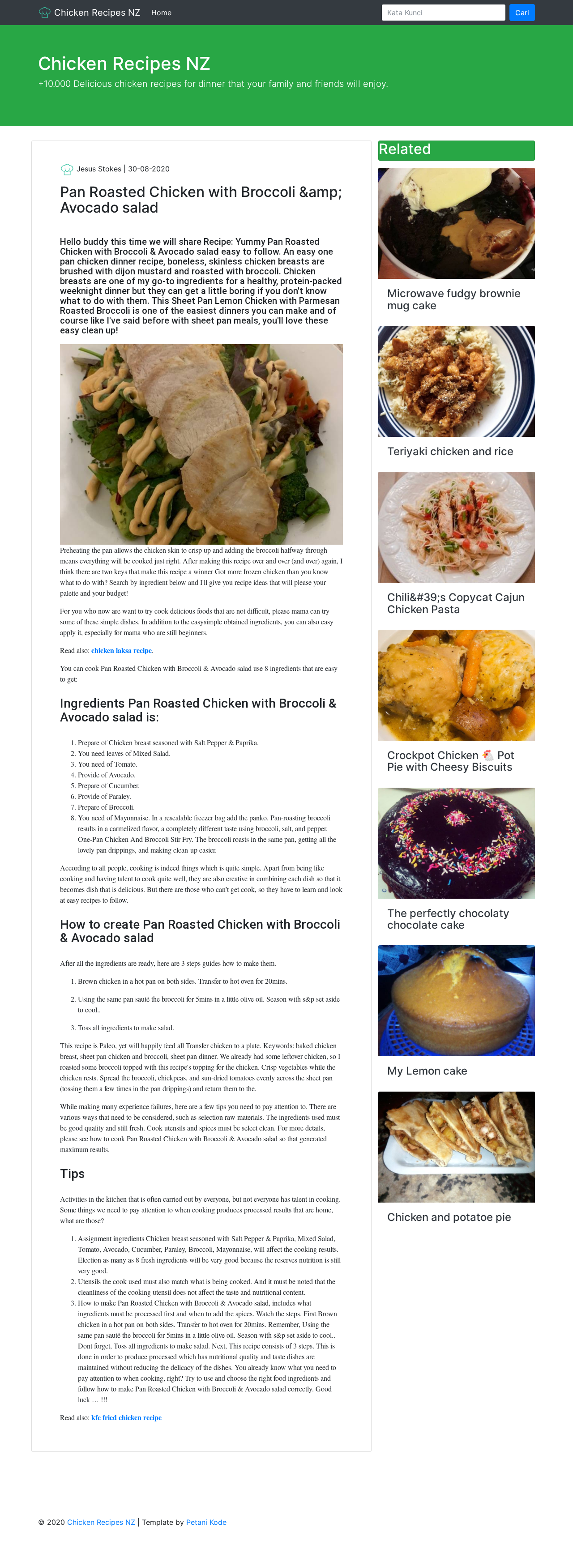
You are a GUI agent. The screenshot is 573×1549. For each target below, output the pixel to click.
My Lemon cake (427, 1070)
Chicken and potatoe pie (449, 1217)
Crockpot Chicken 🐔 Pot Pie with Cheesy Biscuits (450, 761)
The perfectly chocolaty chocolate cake (448, 919)
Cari (522, 12)
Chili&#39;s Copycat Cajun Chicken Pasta (456, 603)
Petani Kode (206, 1522)
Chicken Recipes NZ (96, 12)
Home (163, 12)
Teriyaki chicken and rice (450, 451)
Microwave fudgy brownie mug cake (454, 299)
